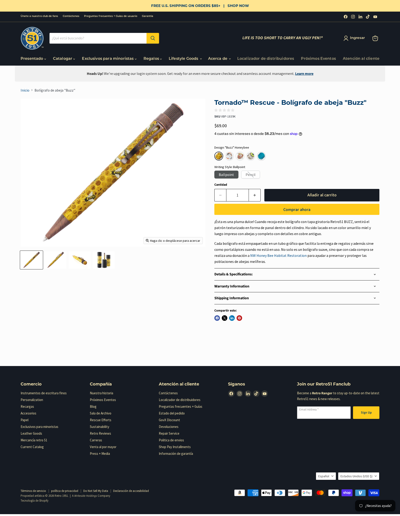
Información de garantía (176, 453)
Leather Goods (31, 433)
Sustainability (99, 426)
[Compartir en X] (224, 318)
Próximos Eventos (318, 59)
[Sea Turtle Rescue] (261, 156)
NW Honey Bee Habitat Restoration (278, 255)
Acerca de (218, 59)
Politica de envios (171, 440)
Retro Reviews (100, 433)
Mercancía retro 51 (34, 440)
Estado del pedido (172, 413)
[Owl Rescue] (250, 156)
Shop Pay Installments (175, 447)
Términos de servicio (33, 491)
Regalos (152, 59)
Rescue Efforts (100, 420)
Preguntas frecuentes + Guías (180, 406)
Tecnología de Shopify (34, 501)
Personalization (32, 400)
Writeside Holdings (85, 496)
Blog (93, 406)
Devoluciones (168, 426)
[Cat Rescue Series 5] (229, 156)
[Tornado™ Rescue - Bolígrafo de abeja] (31, 260)
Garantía (147, 16)
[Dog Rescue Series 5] (240, 156)
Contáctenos (71, 16)
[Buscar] (153, 38)
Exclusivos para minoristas (108, 59)
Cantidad (220, 185)
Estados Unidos (356, 476)
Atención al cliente (361, 59)
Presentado (32, 59)
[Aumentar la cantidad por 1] (255, 195)
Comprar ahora (296, 210)
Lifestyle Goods (184, 59)
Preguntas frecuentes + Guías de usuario (110, 16)
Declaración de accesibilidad (131, 491)
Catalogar (63, 59)
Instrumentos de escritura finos (44, 393)
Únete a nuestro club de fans (39, 16)
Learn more (304, 73)
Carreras (96, 440)
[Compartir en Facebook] (217, 318)
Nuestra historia (101, 393)
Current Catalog (32, 447)
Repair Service (169, 433)
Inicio (25, 90)
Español (323, 476)
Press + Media (100, 453)
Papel (24, 420)
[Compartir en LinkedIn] (232, 318)
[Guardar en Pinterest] (239, 318)
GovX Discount (169, 420)
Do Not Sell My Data (95, 491)
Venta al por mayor (103, 447)
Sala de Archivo (100, 413)
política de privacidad (64, 491)
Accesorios (28, 413)
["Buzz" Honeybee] (218, 156)
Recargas (27, 406)
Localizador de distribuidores (265, 59)
